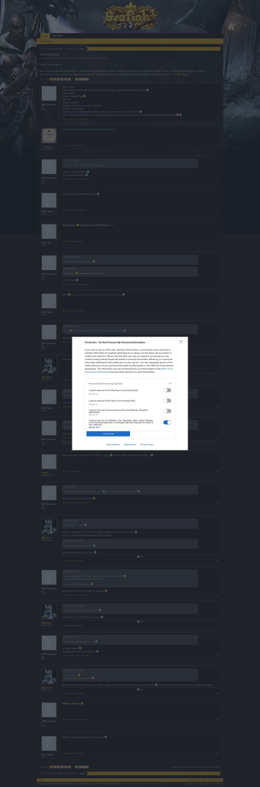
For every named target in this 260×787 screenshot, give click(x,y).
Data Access (130, 444)
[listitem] (130, 383)
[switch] (167, 390)
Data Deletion (113, 444)
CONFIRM (108, 434)
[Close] (182, 343)
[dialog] (130, 393)
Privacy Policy (147, 444)
